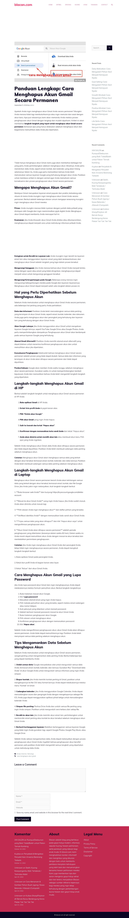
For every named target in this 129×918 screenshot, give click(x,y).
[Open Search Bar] (112, 5)
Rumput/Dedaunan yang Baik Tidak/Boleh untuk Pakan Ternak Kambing (29, 843)
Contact (104, 5)
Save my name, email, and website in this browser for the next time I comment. (49, 812)
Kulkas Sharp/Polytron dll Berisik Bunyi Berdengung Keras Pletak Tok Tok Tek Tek (101, 215)
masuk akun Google (41, 594)
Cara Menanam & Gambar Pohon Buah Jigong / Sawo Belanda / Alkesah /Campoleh (100, 199)
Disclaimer (88, 851)
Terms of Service (90, 848)
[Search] (109, 47)
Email (18, 754)
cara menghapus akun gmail (26, 756)
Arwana (68, 5)
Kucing (77, 5)
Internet (24, 754)
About (86, 840)
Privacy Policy (89, 844)
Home (50, 5)
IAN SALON (96, 150)
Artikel (58, 5)
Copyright (88, 855)
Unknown (96, 180)
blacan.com (23, 5)
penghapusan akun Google (44, 615)
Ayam (85, 5)
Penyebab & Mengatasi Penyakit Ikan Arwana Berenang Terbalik (28, 857)
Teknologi (30, 754)
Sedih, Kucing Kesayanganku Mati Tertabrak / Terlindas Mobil (27, 871)
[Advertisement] (64, 23)
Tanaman (94, 5)
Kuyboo (95, 166)
